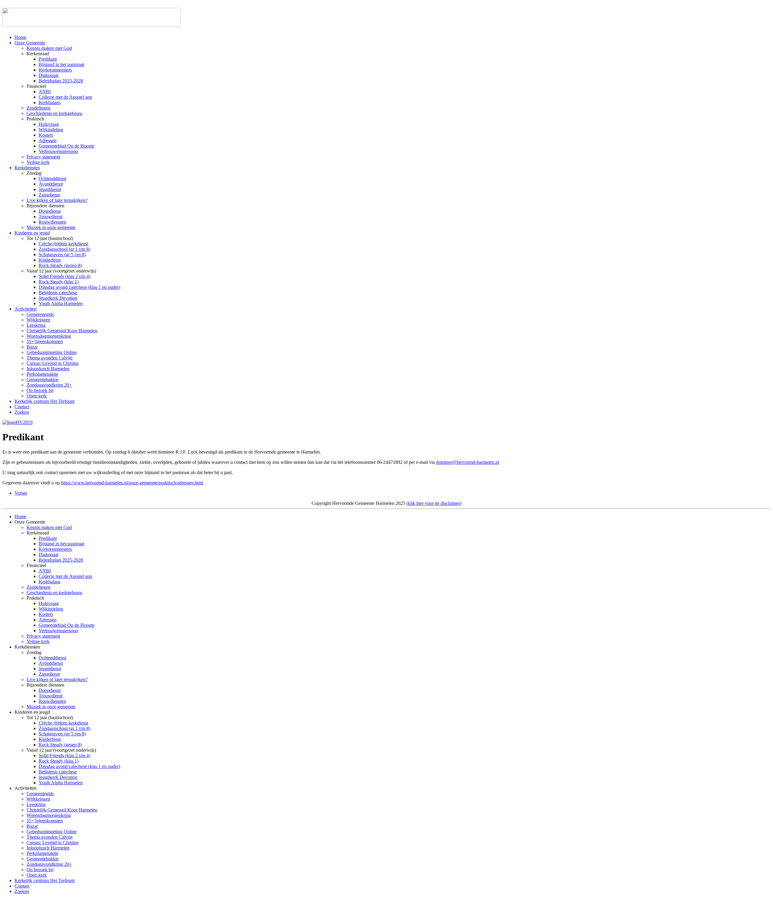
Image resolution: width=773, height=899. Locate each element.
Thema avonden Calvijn (49, 357)
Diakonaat (48, 75)
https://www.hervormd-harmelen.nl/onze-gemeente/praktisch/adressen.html (132, 482)
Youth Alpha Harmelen (61, 303)
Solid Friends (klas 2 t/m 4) (64, 276)
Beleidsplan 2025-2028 (61, 80)
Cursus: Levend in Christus (53, 363)
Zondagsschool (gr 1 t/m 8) (64, 249)
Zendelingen (38, 107)
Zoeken (21, 412)
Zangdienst (49, 194)
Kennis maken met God (49, 48)
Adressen (47, 140)
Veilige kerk (38, 162)
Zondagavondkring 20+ (49, 384)
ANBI (45, 91)
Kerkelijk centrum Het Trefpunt (44, 401)
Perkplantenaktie (42, 374)
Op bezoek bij (40, 390)
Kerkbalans (49, 102)
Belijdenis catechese (58, 292)
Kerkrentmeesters (55, 69)
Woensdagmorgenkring (49, 336)
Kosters (46, 135)
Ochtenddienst (52, 178)
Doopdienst (50, 211)
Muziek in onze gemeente (51, 227)
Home (20, 37)
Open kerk (37, 395)
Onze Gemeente (29, 42)
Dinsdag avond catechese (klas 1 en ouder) (79, 287)
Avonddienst (51, 183)
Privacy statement (43, 156)
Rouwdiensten (52, 222)
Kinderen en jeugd (32, 232)
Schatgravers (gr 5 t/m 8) (62, 254)
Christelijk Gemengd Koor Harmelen (62, 330)
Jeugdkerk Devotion (58, 298)
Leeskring (36, 325)
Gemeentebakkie (43, 379)
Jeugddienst (50, 189)
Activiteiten (25, 308)
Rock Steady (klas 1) (59, 281)
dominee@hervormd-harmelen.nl (467, 462)
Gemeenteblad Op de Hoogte (67, 145)
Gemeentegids (40, 314)
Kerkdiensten (27, 167)
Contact (21, 406)
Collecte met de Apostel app (65, 97)
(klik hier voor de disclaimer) (433, 503)
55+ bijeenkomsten (45, 341)
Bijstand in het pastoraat (61, 64)
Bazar (32, 346)
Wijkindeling (51, 129)
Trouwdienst (51, 216)
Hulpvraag (49, 124)
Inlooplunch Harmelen (48, 368)
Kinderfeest (50, 260)
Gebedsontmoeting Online (52, 352)
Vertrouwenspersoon (58, 151)
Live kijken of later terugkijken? (57, 200)
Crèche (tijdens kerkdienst (63, 243)
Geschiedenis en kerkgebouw (55, 113)
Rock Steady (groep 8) (60, 265)
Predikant (48, 59)
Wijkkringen (38, 319)
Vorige (20, 493)
